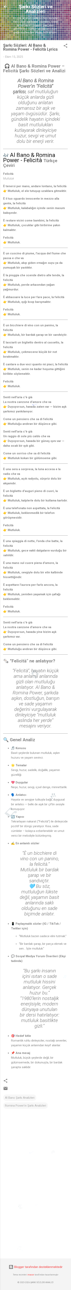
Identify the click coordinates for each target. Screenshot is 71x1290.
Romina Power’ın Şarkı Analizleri (25, 1105)
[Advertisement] (35, 1227)
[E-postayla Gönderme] (5, 1090)
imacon (30, 1274)
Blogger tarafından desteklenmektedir (38, 1267)
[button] (65, 46)
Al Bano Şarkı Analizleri (20, 1097)
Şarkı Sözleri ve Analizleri (35, 9)
